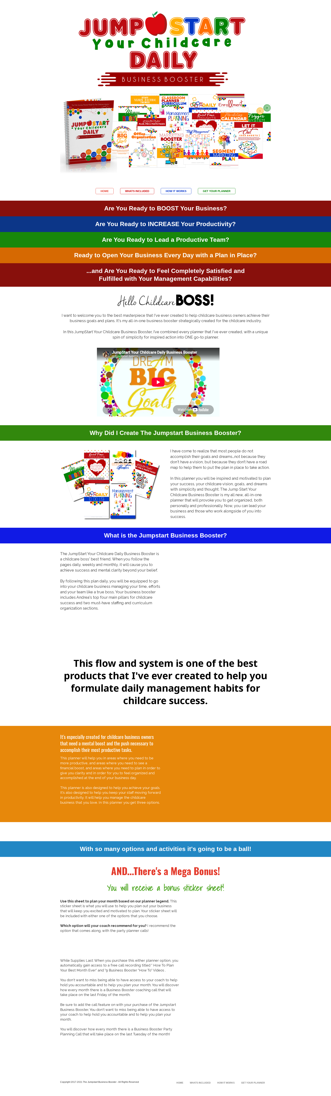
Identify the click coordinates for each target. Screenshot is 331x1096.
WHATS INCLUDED (137, 191)
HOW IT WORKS (176, 191)
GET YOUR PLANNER (216, 191)
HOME (105, 191)
